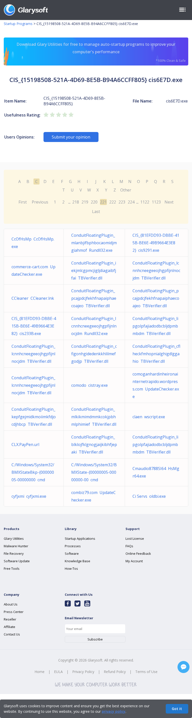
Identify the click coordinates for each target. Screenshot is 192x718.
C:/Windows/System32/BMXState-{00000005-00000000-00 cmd (94, 472)
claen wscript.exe (148, 417)
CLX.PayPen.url (26, 444)
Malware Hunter (16, 546)
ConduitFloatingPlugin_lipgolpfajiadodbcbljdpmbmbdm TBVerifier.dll (155, 326)
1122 (144, 202)
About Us (11, 604)
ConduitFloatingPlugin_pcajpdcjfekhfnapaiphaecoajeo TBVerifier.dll (93, 298)
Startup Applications (80, 538)
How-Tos (71, 568)
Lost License (135, 538)
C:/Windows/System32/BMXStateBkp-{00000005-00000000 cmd (33, 472)
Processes (73, 546)
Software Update (17, 561)
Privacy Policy (83, 671)
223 (121, 202)
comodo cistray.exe (89, 385)
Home (39, 671)
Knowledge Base (77, 561)
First (22, 202)
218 (75, 202)
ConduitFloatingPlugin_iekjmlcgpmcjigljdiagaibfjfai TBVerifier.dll (93, 270)
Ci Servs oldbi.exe (149, 496)
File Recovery (14, 553)
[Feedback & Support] (184, 667)
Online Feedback (138, 553)
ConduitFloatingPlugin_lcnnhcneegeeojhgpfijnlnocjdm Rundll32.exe (93, 326)
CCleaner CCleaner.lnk (33, 298)
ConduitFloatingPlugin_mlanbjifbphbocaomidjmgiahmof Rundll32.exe (94, 242)
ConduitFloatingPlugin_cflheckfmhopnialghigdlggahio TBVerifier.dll (156, 354)
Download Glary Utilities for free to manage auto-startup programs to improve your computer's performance (101, 52)
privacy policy (114, 711)
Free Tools (12, 568)
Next (169, 202)
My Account (134, 561)
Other (125, 190)
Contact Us (12, 634)
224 (131, 202)
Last (96, 211)
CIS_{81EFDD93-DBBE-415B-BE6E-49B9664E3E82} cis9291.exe (155, 242)
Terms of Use (146, 671)
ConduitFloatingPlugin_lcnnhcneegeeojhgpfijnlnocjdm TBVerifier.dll (156, 270)
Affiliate (9, 626)
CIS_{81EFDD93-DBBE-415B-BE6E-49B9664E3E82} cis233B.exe (34, 326)
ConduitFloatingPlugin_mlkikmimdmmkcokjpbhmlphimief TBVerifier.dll (93, 416)
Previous (40, 202)
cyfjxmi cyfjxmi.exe (29, 496)
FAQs (129, 546)
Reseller (10, 619)
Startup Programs (18, 23)
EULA (58, 671)
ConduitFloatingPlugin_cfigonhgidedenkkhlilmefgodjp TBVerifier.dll (94, 354)
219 (85, 202)
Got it (177, 708)
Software (72, 553)
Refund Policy (115, 671)
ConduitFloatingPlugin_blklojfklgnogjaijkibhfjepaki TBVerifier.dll (94, 444)
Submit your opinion (71, 137)
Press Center (14, 612)
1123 (156, 202)
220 (94, 202)
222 (112, 202)
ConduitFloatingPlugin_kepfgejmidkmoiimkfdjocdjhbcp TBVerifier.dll (34, 416)
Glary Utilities (14, 538)
